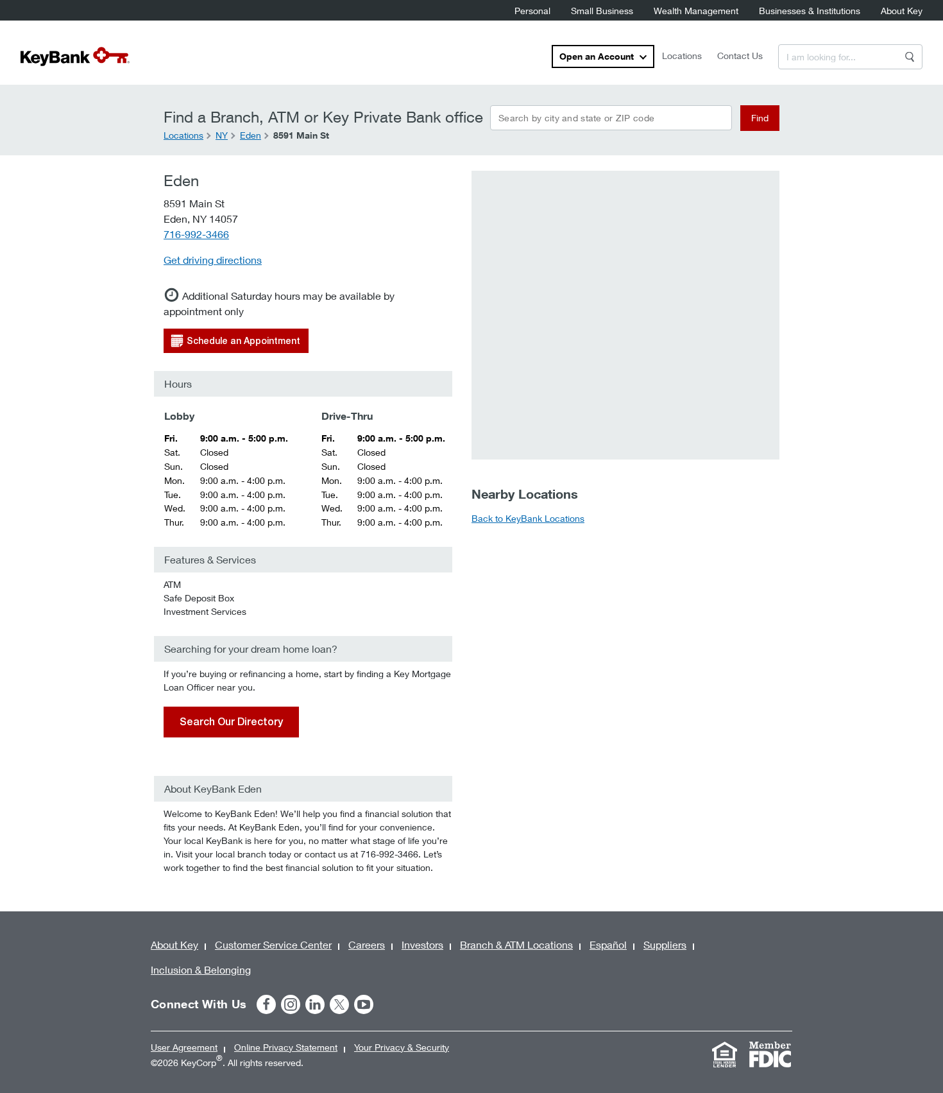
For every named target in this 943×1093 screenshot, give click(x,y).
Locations (682, 55)
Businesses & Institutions (809, 10)
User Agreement (184, 1047)
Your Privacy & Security (401, 1047)
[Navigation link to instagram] (290, 1004)
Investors (422, 944)
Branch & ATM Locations (516, 944)
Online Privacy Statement (285, 1047)
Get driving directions (213, 260)
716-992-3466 (196, 234)
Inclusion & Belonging (201, 969)
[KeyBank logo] (75, 56)
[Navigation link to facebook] (266, 1004)
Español (608, 944)
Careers (366, 944)
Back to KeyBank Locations (527, 518)
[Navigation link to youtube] (363, 1004)
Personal (532, 10)
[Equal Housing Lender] (724, 1054)
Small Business (602, 10)
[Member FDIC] (769, 1054)
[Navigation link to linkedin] (315, 1004)
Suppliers (664, 944)
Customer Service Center (273, 944)
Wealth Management (696, 10)
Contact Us (740, 55)
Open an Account (596, 56)
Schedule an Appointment (243, 341)
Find (760, 117)
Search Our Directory (231, 722)
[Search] (909, 56)
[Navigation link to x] (339, 1004)
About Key (901, 10)
